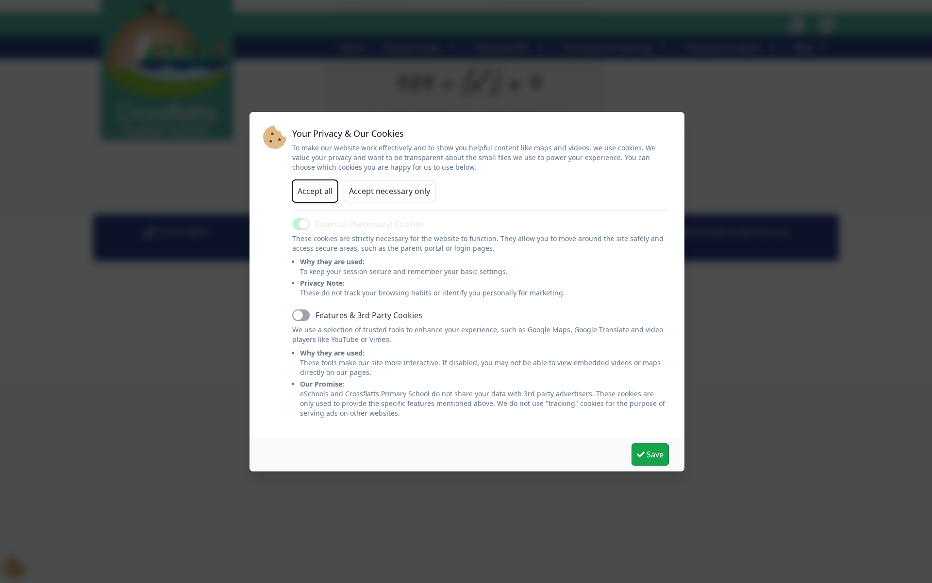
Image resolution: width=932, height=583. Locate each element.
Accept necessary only (389, 191)
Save (654, 454)
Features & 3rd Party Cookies (369, 315)
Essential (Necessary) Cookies (370, 224)
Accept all (315, 191)
